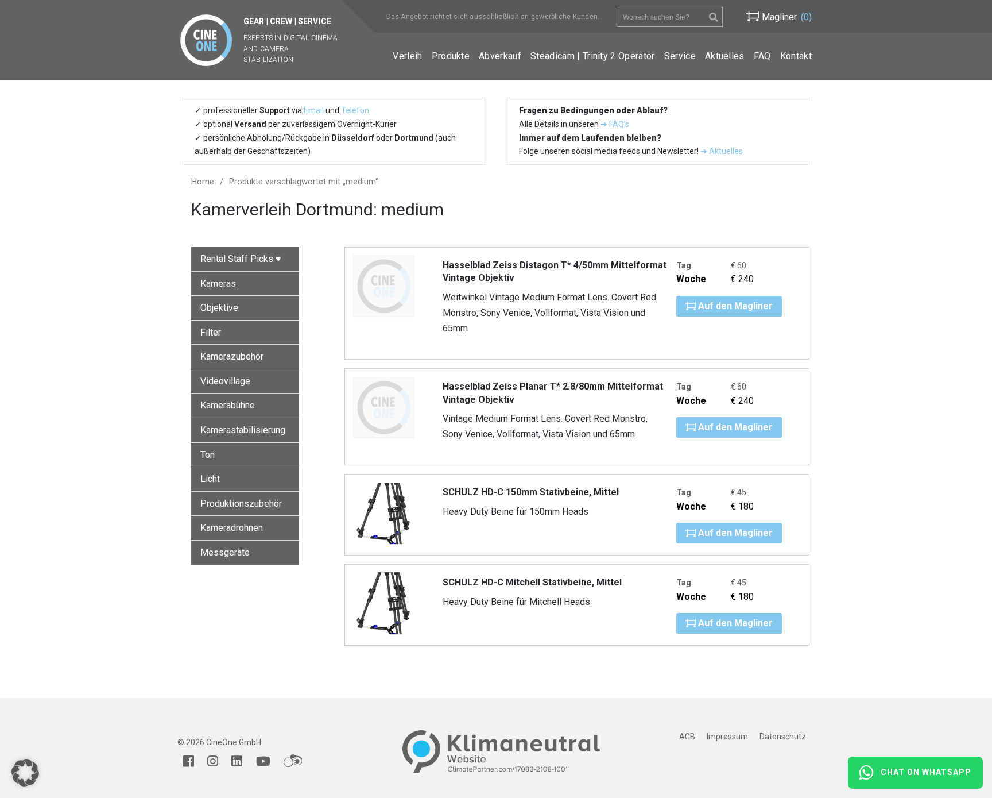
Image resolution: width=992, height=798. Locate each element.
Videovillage (225, 381)
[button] (25, 772)
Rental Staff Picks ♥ (240, 258)
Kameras (218, 283)
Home (202, 181)
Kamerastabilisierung (242, 430)
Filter (210, 332)
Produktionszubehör (241, 503)
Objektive (219, 307)
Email (314, 110)
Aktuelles (725, 56)
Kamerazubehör (232, 356)
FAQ (762, 56)
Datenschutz (783, 736)
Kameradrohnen (231, 527)
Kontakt (796, 56)
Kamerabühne (227, 405)
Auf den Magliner (734, 305)
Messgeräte (225, 552)
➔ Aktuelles (721, 151)
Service (680, 56)
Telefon (355, 110)
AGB (687, 736)
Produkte (451, 56)
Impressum (727, 736)
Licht (210, 478)
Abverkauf (500, 56)
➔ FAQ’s (614, 124)
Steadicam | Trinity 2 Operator (592, 56)
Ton (207, 454)
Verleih (407, 56)
